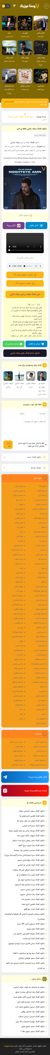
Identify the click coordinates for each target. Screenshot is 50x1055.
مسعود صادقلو (17, 682)
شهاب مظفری (18, 609)
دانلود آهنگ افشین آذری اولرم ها (32, 816)
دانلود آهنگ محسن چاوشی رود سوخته (29, 850)
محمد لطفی (40, 677)
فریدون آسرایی (39, 650)
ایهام (43, 527)
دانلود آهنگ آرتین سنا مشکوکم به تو (31, 874)
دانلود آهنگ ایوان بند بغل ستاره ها (31, 821)
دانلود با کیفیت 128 (23, 283)
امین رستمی (18, 523)
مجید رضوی (18, 659)
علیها (21, 641)
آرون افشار (41, 491)
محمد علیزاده (40, 673)
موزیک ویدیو (36, 467)
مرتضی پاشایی (18, 677)
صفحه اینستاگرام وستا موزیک (35, 790)
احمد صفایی (40, 504)
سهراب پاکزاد (18, 586)
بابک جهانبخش (39, 532)
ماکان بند (19, 655)
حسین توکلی (40, 554)
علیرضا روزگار (40, 636)
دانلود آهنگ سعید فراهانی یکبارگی (32, 958)
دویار (43, 568)
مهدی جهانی (40, 696)
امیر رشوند (19, 513)
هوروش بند (41, 718)
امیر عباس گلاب (39, 518)
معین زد (42, 691)
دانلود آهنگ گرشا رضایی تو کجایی (31, 865)
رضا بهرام (41, 573)
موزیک (39, 146)
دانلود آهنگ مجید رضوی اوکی (33, 1026)
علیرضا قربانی (40, 641)
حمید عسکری (40, 563)
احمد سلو (19, 500)
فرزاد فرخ (41, 645)
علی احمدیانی (18, 613)
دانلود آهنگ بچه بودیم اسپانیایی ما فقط (29, 953)
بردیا (21, 532)
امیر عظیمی (19, 518)
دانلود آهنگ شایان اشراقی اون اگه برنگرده (29, 870)
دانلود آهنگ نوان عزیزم (36, 928)
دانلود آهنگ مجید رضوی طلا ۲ (33, 1031)
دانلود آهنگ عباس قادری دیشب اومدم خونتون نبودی (26, 946)
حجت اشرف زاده (17, 550)
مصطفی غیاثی (18, 686)
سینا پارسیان (40, 600)
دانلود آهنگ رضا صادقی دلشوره (32, 894)
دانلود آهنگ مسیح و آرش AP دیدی (31, 924)
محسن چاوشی (18, 664)
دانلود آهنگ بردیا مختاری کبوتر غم (31, 879)
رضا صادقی (41, 577)
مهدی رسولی (18, 755)
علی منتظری (40, 627)
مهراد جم (41, 700)
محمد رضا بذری (17, 764)
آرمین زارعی (19, 486)
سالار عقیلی (19, 582)
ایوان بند (20, 527)
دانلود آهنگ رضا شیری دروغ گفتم (32, 845)
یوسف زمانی (40, 723)
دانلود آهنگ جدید (34, 457)
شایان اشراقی (40, 609)
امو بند (42, 513)
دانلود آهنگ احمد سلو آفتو (34, 909)
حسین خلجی (40, 742)
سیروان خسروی (17, 595)
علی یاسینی (41, 632)
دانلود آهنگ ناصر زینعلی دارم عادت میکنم (28, 840)
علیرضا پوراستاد (17, 632)
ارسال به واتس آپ (12, 344)
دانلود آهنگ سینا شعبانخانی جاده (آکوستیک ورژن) (25, 855)
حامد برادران (40, 545)
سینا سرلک (41, 604)
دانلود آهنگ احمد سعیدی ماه (33, 899)
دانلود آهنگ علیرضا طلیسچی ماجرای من (29, 933)
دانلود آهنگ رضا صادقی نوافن (33, 1011)
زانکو (43, 582)
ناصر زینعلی (40, 709)
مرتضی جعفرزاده (39, 682)
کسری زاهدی (18, 650)
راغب (21, 568)
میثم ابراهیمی (18, 700)
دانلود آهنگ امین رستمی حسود (32, 889)
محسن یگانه (18, 668)
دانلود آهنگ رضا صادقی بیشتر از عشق (30, 992)
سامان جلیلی (40, 586)
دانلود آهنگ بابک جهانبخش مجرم (31, 860)
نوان (43, 714)
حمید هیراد (19, 563)
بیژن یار (42, 541)
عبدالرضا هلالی (18, 751)
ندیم (21, 709)
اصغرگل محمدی (39, 509)
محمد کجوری (18, 673)
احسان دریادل (18, 495)
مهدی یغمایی (18, 696)
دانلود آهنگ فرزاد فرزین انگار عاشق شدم (29, 997)
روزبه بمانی (19, 577)
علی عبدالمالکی (39, 623)
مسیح (42, 686)
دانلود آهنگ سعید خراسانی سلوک (32, 811)
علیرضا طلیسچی (17, 636)
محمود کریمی (40, 760)
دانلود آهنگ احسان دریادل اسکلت (31, 1016)
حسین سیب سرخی (16, 742)
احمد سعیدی (40, 500)
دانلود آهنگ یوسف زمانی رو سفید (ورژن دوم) (27, 830)
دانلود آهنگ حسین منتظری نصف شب (30, 1007)
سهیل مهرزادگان (39, 591)
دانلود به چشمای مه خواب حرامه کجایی (29, 987)
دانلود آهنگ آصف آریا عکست (34, 938)
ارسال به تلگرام (34, 344)
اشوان (21, 504)
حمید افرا (41, 559)
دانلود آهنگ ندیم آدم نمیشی (33, 825)
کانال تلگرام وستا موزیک (37, 777)
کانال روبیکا (11, 225)
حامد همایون (18, 545)
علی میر (20, 627)
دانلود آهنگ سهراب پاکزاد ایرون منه (31, 835)
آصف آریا (42, 495)
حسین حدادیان (39, 746)
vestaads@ (9, 102)
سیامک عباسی (40, 595)
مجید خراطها (40, 659)
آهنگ (32, 142)
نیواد (21, 714)
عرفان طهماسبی (39, 613)
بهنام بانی (19, 536)
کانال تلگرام (34, 225)
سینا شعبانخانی (17, 604)
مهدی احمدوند (17, 691)
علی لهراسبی (19, 623)
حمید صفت (19, 559)
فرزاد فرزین (19, 645)
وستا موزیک (41, 116)
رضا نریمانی (41, 751)
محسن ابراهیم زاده (38, 664)
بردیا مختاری (40, 536)
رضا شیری (19, 573)
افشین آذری (19, 509)
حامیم (42, 550)
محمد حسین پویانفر (37, 764)
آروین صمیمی (18, 491)
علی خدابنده (40, 618)
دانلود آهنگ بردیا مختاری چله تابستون (30, 884)
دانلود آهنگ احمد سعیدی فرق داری (31, 1002)
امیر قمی (41, 523)
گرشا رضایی (41, 655)
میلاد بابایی (40, 705)
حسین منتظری (18, 554)
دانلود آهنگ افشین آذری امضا (33, 904)
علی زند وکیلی (18, 618)
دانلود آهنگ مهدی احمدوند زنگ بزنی (30, 1021)
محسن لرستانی (39, 668)
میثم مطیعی (18, 760)
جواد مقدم (19, 746)
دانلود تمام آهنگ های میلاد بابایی (25, 353)
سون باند (19, 591)
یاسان (21, 718)
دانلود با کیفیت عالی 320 (23, 274)
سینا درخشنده (18, 600)
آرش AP (42, 486)
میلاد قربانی (19, 705)
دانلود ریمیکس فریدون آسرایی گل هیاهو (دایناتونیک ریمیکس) (25, 916)
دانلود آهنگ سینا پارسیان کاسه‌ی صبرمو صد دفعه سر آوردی (25, 965)
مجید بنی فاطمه (39, 755)
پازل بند (20, 541)
